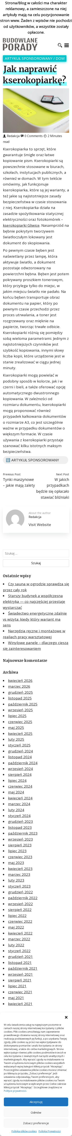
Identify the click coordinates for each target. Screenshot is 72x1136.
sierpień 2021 (19, 980)
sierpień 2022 (19, 909)
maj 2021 (16, 997)
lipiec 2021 (17, 986)
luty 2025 (16, 739)
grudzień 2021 (20, 956)
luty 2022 (16, 945)
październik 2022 (22, 897)
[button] (66, 1017)
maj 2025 (16, 727)
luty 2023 (16, 880)
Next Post (62, 474)
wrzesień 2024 (20, 768)
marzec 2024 (19, 803)
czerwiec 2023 (20, 856)
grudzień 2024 (20, 751)
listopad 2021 (20, 962)
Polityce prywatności (15, 1091)
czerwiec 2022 (20, 921)
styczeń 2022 (19, 950)
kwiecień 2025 (20, 733)
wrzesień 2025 (20, 709)
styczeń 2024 (19, 815)
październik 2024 (22, 762)
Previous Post (12, 474)
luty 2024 (16, 809)
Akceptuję (36, 1102)
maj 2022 (16, 927)
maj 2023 (16, 862)
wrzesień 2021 (20, 974)
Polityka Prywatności (50, 1131)
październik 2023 (22, 833)
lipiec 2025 (17, 715)
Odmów (36, 1112)
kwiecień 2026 (20, 680)
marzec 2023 (19, 874)
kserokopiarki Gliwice (21, 225)
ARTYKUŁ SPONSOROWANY (28, 58)
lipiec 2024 (17, 780)
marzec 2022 (19, 939)
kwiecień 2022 (20, 933)
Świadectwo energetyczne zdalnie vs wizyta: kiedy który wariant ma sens (35, 619)
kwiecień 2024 (20, 798)
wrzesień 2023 (20, 839)
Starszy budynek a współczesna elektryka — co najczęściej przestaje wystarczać (34, 601)
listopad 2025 (20, 698)
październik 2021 (22, 968)
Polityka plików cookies (24, 1131)
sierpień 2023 (19, 845)
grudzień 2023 (20, 821)
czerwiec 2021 (20, 992)
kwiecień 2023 (20, 868)
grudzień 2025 (20, 692)
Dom (60, 58)
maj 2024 (16, 792)
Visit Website (40, 524)
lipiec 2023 (17, 850)
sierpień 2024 (19, 774)
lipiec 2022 (17, 915)
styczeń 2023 (19, 886)
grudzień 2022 (20, 892)
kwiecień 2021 (20, 1003)
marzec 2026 (19, 686)
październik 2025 (22, 704)
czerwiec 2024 (20, 786)
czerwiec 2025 (20, 721)
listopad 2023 (20, 827)
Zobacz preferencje (36, 1123)
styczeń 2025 (19, 745)
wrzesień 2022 (20, 903)
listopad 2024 (20, 756)
